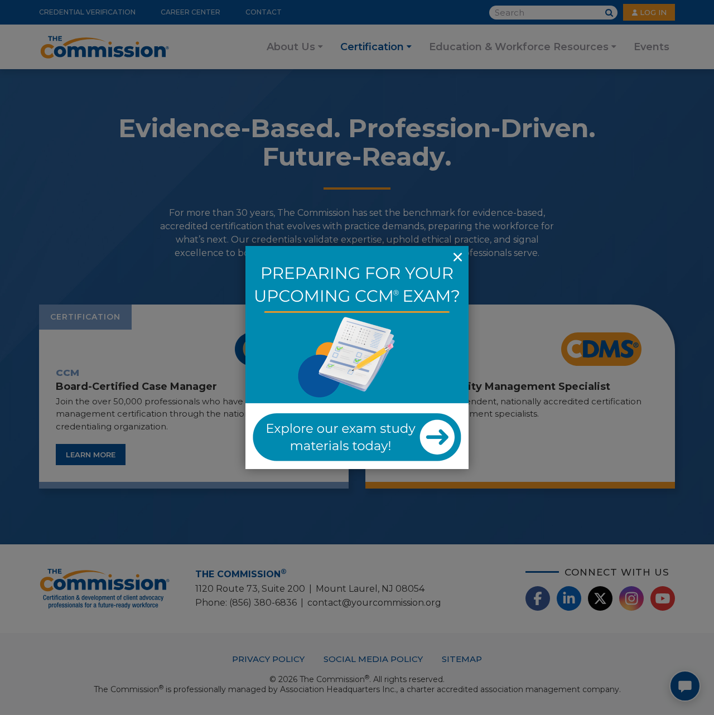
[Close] (457, 257)
